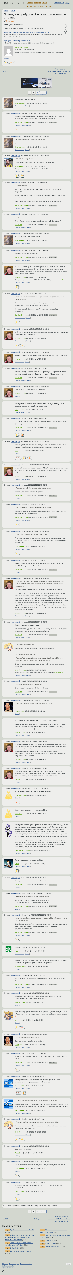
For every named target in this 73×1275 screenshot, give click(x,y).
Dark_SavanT (19, 850)
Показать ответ (19, 106)
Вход (67, 3)
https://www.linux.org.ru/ (8, 1267)
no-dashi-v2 (19, 966)
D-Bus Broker (14, 1248)
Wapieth (17, 1153)
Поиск (48, 6)
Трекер (42, 6)
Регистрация (59, 3)
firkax (16, 410)
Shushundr (18, 47)
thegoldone (18, 795)
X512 (16, 1086)
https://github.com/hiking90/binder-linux (17, 41)
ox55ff (17, 864)
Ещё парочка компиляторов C (20, 1251)
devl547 (17, 670)
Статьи (44, 3)
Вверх (68, 1264)
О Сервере (5, 1264)
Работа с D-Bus (50, 1243)
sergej (17, 951)
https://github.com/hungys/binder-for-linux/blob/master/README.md (26, 32)
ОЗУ (6, 71)
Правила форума (14, 1264)
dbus (13, 21)
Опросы (36, 6)
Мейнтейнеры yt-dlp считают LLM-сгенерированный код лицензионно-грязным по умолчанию (19, 1237)
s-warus (17, 277)
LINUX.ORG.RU (13, 3)
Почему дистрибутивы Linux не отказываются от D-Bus (35, 16)
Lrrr (16, 1020)
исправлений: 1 (58, 168)
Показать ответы (20, 125)
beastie (17, 166)
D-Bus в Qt (49, 1240)
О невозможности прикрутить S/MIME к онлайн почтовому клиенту (58, 71)
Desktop (13, 11)
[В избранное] (65, 25)
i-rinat (17, 711)
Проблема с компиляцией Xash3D (22, 1230)
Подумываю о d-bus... (52, 1246)
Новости (30, 3)
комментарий (15, 113)
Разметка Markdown (26, 1264)
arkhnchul (18, 733)
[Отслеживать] (65, 31)
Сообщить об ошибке (8, 1266)
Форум (29, 6)
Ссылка (6, 58)
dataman (18, 103)
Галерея (37, 3)
